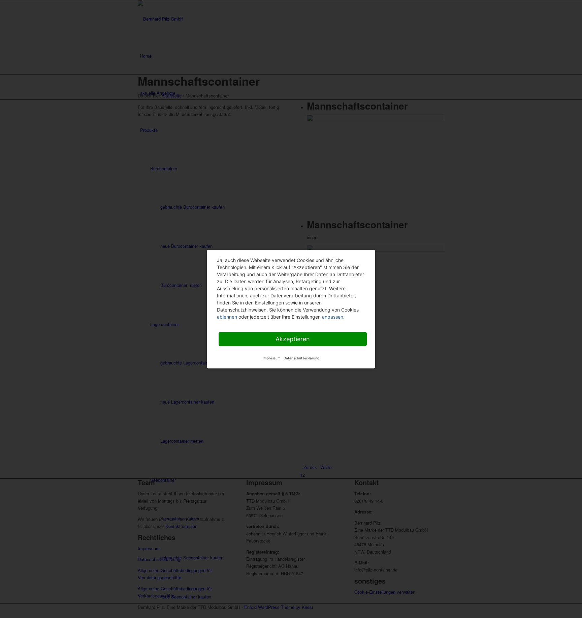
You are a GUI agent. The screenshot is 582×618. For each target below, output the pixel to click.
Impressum (272, 358)
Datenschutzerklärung (301, 358)
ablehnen (227, 316)
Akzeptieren (293, 338)
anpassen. (333, 316)
